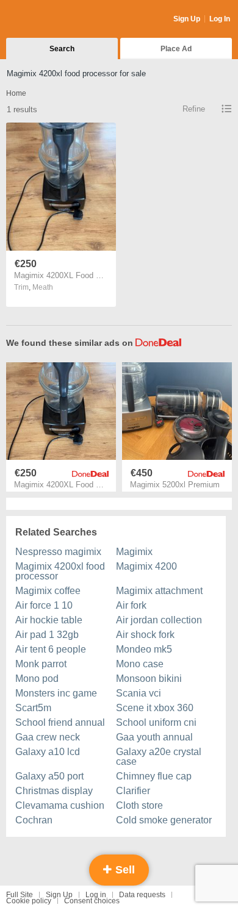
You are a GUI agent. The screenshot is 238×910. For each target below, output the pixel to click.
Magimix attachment (159, 591)
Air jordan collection (159, 620)
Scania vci (138, 693)
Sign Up (186, 19)
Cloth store (139, 805)
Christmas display (54, 791)
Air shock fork (145, 634)
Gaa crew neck (47, 737)
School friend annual (60, 722)
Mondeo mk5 (144, 649)
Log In (219, 19)
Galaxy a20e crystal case (158, 757)
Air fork (131, 605)
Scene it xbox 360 (154, 708)
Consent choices (92, 901)
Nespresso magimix (58, 551)
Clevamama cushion (59, 805)
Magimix (134, 551)
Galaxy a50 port (49, 776)
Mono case (140, 664)
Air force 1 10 (44, 605)
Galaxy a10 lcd (47, 752)
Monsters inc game (56, 693)
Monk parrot (41, 664)
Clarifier (133, 791)
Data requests (142, 894)
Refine (193, 108)
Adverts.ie (54, 19)
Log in (95, 894)
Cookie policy (28, 901)
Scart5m (33, 708)
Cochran (33, 820)
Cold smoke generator (164, 820)
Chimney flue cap (154, 776)
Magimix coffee (48, 591)
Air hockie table (48, 620)
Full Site (19, 894)
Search (61, 49)
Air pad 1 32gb (47, 634)
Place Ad (176, 49)
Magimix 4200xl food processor (60, 571)
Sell (123, 870)
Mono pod (37, 678)
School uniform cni (156, 722)
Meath (42, 287)
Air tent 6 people (50, 649)
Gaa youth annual (154, 737)
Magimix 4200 (146, 566)
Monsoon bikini (149, 678)
